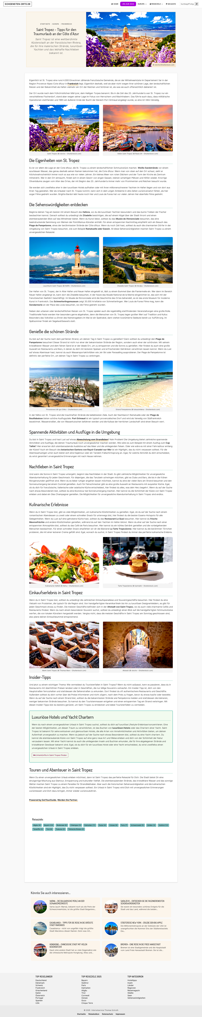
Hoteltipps (132, 980)
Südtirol (163, 825)
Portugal (39, 998)
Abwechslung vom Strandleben (92, 439)
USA (37, 1003)
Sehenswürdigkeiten (136, 998)
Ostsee (113, 825)
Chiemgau (75, 825)
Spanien (39, 1000)
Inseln (130, 983)
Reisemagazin (134, 990)
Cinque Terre (87, 1003)
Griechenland (41, 990)
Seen (130, 995)
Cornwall (85, 995)
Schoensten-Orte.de (18, 4)
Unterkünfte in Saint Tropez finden (51, 755)
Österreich (40, 995)
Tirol (49, 829)
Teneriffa (38, 829)
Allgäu (37, 825)
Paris (124, 825)
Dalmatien (89, 825)
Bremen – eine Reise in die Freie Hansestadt (141, 944)
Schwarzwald (137, 825)
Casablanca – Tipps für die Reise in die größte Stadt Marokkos (71, 924)
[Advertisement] (101, 853)
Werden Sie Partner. (67, 800)
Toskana (60, 829)
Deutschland (41, 980)
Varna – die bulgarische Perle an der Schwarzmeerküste (67, 902)
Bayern (48, 825)
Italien (38, 993)
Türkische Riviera (76, 829)
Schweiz (39, 985)
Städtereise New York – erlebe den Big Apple (141, 922)
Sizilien (151, 825)
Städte (130, 993)
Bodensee (62, 825)
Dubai (102, 825)
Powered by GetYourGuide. (43, 800)
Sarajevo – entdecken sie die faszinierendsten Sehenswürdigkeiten (142, 902)
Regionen (132, 988)
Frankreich (73, 83)
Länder (131, 985)
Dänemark (40, 983)
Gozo (83, 1000)
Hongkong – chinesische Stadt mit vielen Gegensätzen (68, 945)
